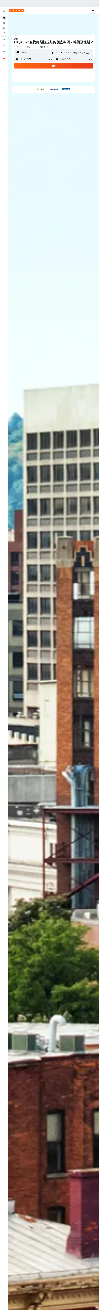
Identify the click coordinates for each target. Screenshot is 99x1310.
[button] (4, 10)
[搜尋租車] (4, 28)
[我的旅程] (4, 51)
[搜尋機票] (4, 18)
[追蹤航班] (4, 45)
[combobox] (44, 47)
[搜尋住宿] (4, 23)
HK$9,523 (21, 42)
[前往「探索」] (4, 39)
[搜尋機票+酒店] (4, 33)
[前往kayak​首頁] (16, 10)
